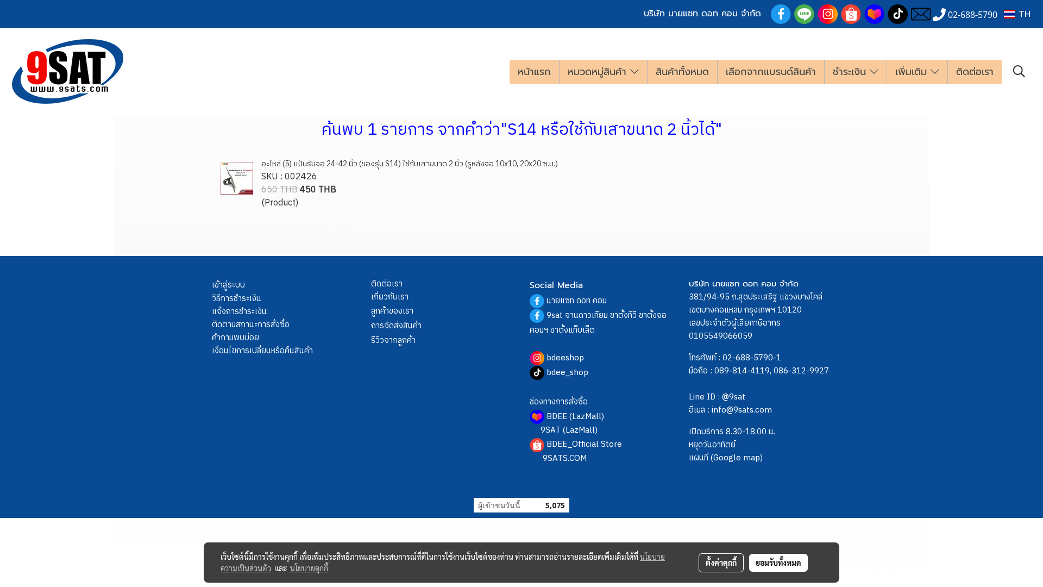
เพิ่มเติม (913, 71)
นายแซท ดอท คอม (576, 301)
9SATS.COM (565, 458)
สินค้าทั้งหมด (682, 71)
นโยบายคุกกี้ (309, 568)
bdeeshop (565, 358)
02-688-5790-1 (751, 358)
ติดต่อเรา (975, 71)
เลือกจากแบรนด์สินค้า (771, 71)
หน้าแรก (534, 71)
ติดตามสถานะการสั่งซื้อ (251, 325)
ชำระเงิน (851, 71)
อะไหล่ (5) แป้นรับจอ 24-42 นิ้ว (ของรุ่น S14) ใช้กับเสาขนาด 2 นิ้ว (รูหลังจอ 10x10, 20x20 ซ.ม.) (409, 164)
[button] (1019, 71)
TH (1023, 14)
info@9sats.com (742, 410)
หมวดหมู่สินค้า (599, 71)
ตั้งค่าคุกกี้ (721, 562)
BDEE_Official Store (584, 444)
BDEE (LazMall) (575, 416)
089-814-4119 (742, 371)
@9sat (733, 397)
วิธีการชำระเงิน (236, 298)
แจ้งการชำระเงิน (239, 312)
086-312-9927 (801, 371)
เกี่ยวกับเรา (390, 297)
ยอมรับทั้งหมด (778, 562)
